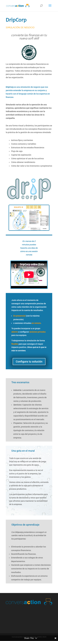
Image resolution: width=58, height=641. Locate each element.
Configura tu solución (29, 361)
